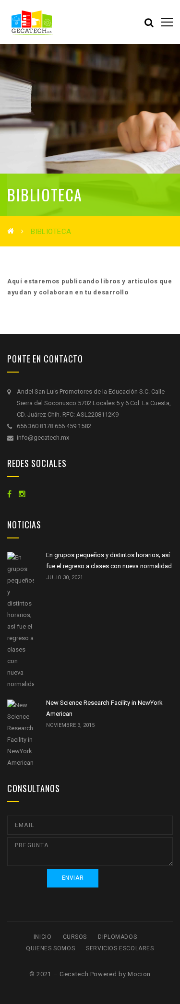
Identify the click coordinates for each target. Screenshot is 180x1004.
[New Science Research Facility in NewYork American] (20, 734)
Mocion (139, 974)
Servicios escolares (120, 948)
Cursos (75, 937)
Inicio (43, 937)
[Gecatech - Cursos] (55, 21)
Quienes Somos (50, 948)
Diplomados (117, 937)
